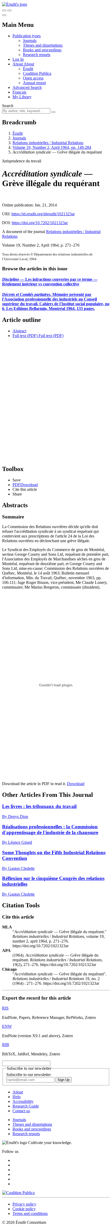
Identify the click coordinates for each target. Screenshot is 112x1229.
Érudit (28, 68)
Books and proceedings (42, 50)
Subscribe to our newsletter (28, 1074)
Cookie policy (24, 1209)
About (29, 64)
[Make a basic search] (4, 10)
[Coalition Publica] (18, 1192)
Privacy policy (24, 1204)
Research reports (36, 54)
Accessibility (23, 1101)
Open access (33, 78)
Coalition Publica (37, 73)
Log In (18, 59)
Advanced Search (27, 87)
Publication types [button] (27, 36)
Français (19, 92)
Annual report (34, 83)
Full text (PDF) (25, 335)
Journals (29, 40)
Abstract (19, 331)
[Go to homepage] (14, 4)
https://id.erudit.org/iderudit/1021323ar (43, 214)
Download (75, 783)
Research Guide (26, 1106)
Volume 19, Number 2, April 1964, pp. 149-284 (52, 147)
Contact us (21, 1111)
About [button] (18, 64)
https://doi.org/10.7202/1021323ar (40, 223)
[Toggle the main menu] (4, 15)
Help (17, 1097)
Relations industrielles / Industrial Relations (48, 142)
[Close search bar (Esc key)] (9, 10)
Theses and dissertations (43, 45)
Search (7, 105)
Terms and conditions (30, 1213)
